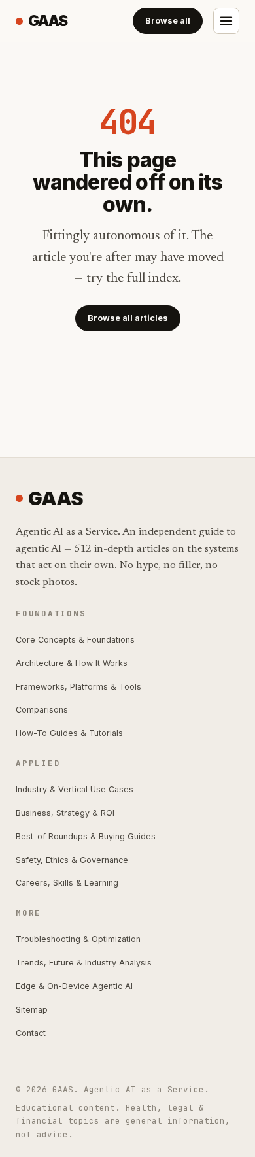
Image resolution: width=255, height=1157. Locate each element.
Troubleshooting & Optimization (78, 939)
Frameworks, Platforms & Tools (78, 687)
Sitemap (32, 1009)
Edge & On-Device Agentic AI (74, 986)
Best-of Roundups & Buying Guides (86, 836)
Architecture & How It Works (72, 663)
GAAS (47, 20)
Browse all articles (128, 318)
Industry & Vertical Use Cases (74, 789)
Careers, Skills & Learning (67, 883)
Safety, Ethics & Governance (72, 860)
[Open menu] (226, 21)
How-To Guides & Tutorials (69, 733)
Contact (31, 1033)
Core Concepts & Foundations (75, 640)
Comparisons (42, 709)
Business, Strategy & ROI (65, 813)
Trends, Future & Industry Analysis (84, 962)
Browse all (167, 20)
